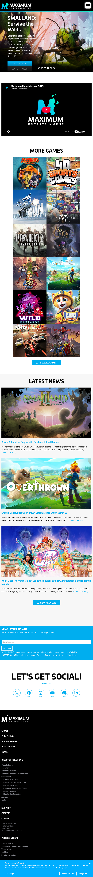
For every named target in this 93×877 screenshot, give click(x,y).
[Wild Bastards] (29, 307)
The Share (5, 767)
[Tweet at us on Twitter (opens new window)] (17, 693)
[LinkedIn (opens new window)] (76, 693)
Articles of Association (12, 779)
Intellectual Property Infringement (14, 846)
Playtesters (8, 746)
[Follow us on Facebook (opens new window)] (28, 693)
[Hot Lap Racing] (29, 340)
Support (6, 807)
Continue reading (8, 452)
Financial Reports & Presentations (14, 773)
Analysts (4, 797)
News (4, 751)
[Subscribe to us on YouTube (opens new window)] (52, 693)
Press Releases (7, 765)
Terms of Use (6, 849)
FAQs (3, 799)
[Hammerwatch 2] (63, 340)
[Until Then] (63, 207)
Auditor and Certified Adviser (14, 782)
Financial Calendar (8, 770)
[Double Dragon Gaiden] (29, 273)
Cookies (4, 852)
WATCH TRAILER (19, 68)
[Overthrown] (63, 273)
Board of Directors (10, 785)
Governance (6, 776)
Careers (5, 813)
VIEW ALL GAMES (48, 362)
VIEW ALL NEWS (48, 602)
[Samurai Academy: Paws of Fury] (29, 173)
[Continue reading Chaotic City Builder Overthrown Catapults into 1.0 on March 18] (46, 509)
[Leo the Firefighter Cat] (63, 307)
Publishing (7, 736)
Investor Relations (12, 759)
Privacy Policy (71, 655)
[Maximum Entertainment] (16, 8)
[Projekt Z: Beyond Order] (29, 240)
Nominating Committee (12, 794)
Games (4, 730)
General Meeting (9, 791)
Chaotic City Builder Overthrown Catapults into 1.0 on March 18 (34, 512)
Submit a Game (9, 741)
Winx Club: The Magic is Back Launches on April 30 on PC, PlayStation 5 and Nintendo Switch (46, 582)
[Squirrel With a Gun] (29, 207)
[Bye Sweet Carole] (63, 240)
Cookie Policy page (60, 868)
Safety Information (8, 855)
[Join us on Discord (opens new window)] (64, 693)
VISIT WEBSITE (20, 63)
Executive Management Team (15, 788)
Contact (6, 818)
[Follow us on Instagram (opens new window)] (40, 693)
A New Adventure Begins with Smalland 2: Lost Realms (30, 442)
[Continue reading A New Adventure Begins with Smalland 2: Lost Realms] (46, 439)
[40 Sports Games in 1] (63, 173)
